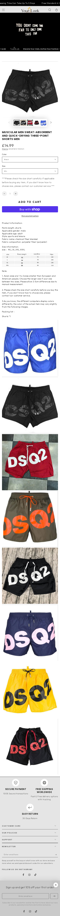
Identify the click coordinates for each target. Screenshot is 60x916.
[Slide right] (51, 123)
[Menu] (3, 10)
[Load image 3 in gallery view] (30, 123)
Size (3, 166)
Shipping (5, 149)
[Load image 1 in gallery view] (17, 123)
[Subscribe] (56, 854)
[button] (49, 10)
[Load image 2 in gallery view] (23, 123)
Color (4, 154)
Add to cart (30, 201)
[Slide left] (9, 123)
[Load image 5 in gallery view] (43, 123)
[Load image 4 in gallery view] (37, 123)
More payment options (30, 216)
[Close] (56, 885)
